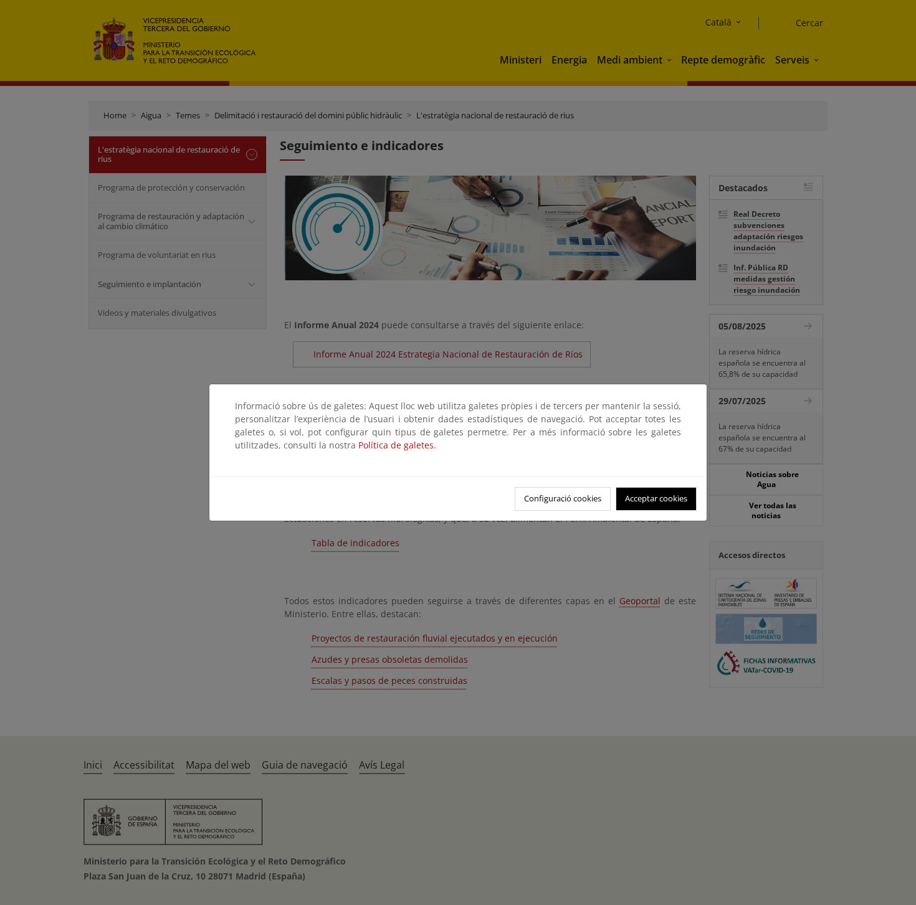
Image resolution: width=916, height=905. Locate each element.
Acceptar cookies (656, 498)
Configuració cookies (562, 498)
